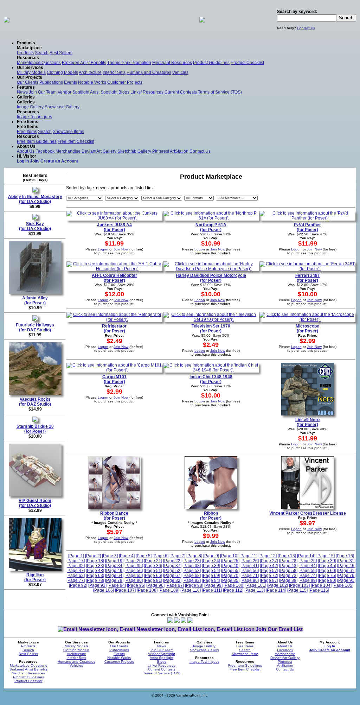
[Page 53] (191, 570)
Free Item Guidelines (37, 141)
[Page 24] (211, 560)
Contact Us (306, 28)
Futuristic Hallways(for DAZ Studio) (35, 327)
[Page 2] (93, 555)
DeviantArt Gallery (99, 151)
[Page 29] (307, 560)
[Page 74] (307, 575)
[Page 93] (97, 585)
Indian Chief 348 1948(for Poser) (210, 379)
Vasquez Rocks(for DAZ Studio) (35, 402)
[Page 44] (307, 565)
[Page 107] (125, 590)
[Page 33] (95, 565)
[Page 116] (319, 590)
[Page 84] (211, 580)
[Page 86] (249, 580)
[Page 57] (269, 570)
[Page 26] (249, 560)
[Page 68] (191, 575)
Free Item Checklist (76, 141)
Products (25, 52)
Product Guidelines (211, 62)
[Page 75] (327, 575)
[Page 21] (153, 560)
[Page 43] (288, 565)
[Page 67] (172, 575)
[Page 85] (230, 580)
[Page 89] (307, 580)
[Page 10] (229, 555)
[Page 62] (75, 575)
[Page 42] (269, 565)
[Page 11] (248, 555)
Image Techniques (34, 116)
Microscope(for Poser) (307, 329)
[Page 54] (211, 570)
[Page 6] (160, 555)
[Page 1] (76, 555)
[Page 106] (103, 590)
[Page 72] (269, 575)
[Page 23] (191, 560)
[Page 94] (117, 585)
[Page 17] (75, 560)
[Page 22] (172, 560)
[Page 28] (288, 560)
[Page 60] (327, 570)
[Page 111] (212, 590)
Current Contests (181, 92)
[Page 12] (267, 555)
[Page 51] (153, 570)
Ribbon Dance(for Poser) (114, 516)
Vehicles (180, 72)
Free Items (27, 131)
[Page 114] (276, 590)
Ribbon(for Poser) (210, 516)
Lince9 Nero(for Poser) (307, 422)
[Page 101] (255, 585)
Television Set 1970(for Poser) (211, 329)
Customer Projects (124, 82)
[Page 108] (147, 590)
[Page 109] (169, 590)
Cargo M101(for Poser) (114, 379)
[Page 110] (190, 590)
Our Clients (27, 82)
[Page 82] (172, 580)
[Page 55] (230, 570)
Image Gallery (30, 106)
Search (42, 52)
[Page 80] (133, 580)
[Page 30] (327, 560)
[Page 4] (127, 555)
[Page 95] (136, 585)
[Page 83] (191, 580)
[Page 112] (233, 590)
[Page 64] (114, 575)
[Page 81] (153, 580)
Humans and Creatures (149, 72)
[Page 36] (153, 565)
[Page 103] (299, 585)
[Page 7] (177, 555)
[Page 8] (194, 555)
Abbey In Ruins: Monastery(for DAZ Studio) (35, 199)
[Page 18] (95, 560)
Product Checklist (247, 62)
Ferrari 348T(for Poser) (307, 278)
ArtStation (179, 151)
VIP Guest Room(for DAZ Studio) (35, 503)
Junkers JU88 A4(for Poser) (114, 227)
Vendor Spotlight (73, 92)
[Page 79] (114, 580)
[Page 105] (343, 585)
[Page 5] (144, 555)
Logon (103, 249)
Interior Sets (114, 72)
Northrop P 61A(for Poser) (210, 227)
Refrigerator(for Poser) (114, 329)
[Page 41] (249, 565)
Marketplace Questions (39, 62)
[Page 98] (194, 585)
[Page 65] (133, 575)
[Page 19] (114, 560)
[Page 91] (346, 580)
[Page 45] (327, 565)
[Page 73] (288, 575)
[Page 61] (346, 570)
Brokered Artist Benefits (84, 62)
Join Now (121, 249)
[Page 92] (78, 585)
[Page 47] (75, 570)
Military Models (31, 72)
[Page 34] (114, 565)
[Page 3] (110, 555)
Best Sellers (61, 52)
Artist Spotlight (103, 92)
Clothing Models (62, 72)
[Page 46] (346, 565)
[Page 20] (133, 560)
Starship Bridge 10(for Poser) (35, 429)
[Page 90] (327, 580)
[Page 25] (230, 560)
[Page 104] (321, 585)
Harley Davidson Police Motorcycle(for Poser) (211, 278)
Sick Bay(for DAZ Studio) (35, 226)
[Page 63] (95, 575)
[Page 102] (277, 585)
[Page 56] (249, 570)
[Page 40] (230, 565)
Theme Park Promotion (129, 62)
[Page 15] (325, 555)
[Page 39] (211, 565)
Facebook (45, 151)
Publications (51, 82)
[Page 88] (288, 580)
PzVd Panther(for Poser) (307, 227)
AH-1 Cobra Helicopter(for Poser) (114, 278)
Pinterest (160, 151)
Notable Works (92, 82)
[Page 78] (95, 580)
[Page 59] (307, 570)
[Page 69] (211, 575)
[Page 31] (346, 560)
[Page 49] (114, 570)
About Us (25, 151)
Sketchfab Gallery (134, 151)
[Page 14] (306, 555)
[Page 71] (249, 575)
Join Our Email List (279, 629)
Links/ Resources (146, 92)
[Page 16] (345, 555)
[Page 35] (133, 565)
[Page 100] (234, 585)
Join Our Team (43, 92)
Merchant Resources (172, 62)
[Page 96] (155, 585)
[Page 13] (287, 555)
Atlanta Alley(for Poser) (35, 300)
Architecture (90, 72)
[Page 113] (254, 590)
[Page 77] (75, 580)
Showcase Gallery (62, 106)
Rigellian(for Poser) (35, 577)
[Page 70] (230, 575)
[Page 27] (269, 560)
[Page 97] (175, 585)
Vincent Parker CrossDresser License (307, 513)
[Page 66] (153, 575)
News (22, 92)
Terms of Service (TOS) (220, 92)
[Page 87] (269, 580)
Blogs (123, 92)
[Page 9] (211, 555)
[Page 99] (213, 585)
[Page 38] (191, 565)
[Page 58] (288, 570)
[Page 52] (172, 570)
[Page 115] (297, 590)
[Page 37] (172, 565)
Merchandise (68, 151)
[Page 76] (346, 575)
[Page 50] (133, 570)
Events (70, 82)
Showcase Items (68, 131)
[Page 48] (95, 570)
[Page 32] (75, 565)
